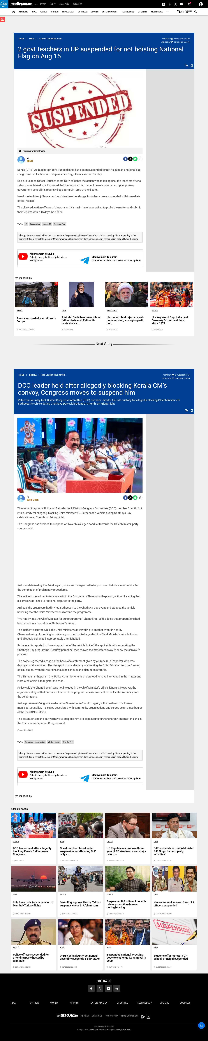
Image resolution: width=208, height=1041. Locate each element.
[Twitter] (130, 158)
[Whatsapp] (135, 158)
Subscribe (77, 4)
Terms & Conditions (129, 1016)
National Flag (59, 224)
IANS (30, 161)
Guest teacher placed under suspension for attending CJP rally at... (78, 851)
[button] (4, 4)
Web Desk (33, 499)
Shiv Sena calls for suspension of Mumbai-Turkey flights (33, 904)
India (34, 12)
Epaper (43, 4)
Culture (164, 1002)
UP (26, 224)
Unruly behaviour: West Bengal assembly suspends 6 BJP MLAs (80, 957)
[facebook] (125, 158)
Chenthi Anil (68, 742)
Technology (127, 12)
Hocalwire (126, 1030)
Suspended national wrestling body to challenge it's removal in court (126, 957)
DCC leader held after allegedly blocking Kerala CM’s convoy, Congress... (32, 851)
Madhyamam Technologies (99, 1030)
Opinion (54, 12)
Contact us (97, 1016)
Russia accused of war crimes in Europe (36, 320)
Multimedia (157, 12)
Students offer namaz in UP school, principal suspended (171, 957)
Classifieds (64, 4)
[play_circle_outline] (36, 294)
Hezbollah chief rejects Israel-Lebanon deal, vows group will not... (125, 320)
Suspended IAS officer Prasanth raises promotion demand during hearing (126, 904)
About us (85, 1016)
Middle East (68, 12)
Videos (20, 310)
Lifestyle (142, 12)
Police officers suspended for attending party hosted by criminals (31, 957)
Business (82, 12)
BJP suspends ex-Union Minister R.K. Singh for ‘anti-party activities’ (174, 851)
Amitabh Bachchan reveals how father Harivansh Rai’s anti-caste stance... (81, 320)
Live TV (53, 4)
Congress (29, 742)
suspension (40, 742)
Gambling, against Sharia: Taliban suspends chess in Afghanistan (80, 904)
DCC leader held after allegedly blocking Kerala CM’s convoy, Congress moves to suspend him (92, 389)
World (43, 12)
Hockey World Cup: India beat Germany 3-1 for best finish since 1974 (170, 320)
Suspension (35, 224)
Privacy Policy (111, 1016)
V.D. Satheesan (54, 742)
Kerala (16, 841)
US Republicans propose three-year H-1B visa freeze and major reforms (126, 851)
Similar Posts (19, 809)
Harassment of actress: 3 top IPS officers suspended (174, 904)
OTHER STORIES (23, 278)
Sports (94, 12)
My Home (23, 12)
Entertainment (110, 12)
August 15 (47, 224)
